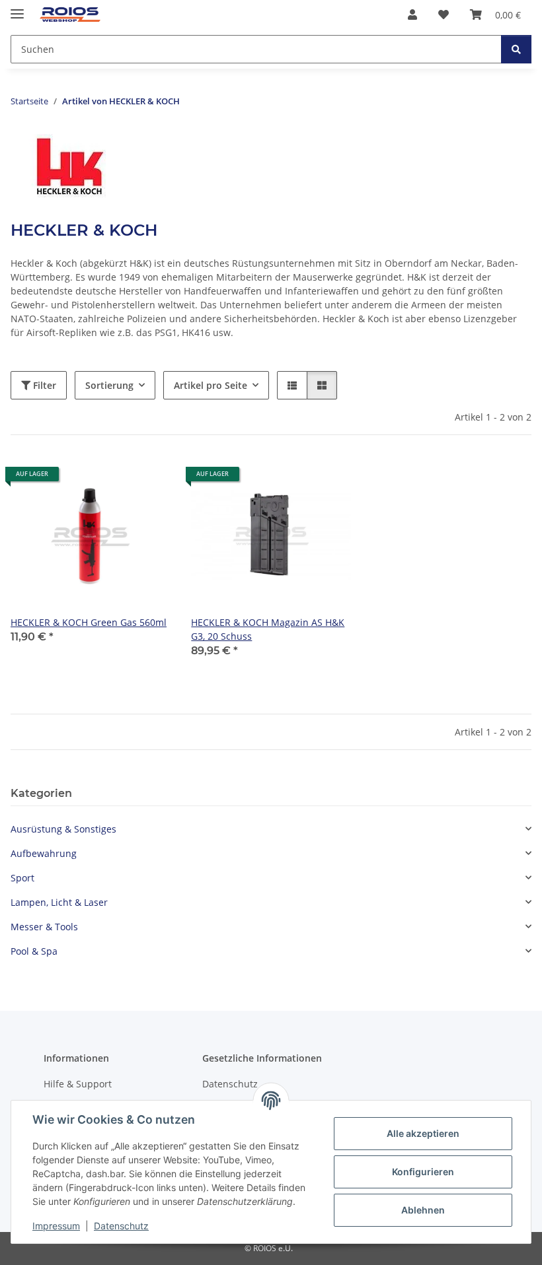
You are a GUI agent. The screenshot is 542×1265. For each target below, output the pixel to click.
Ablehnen (423, 1209)
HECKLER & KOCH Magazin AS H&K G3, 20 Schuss (267, 629)
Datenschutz (121, 1225)
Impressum (56, 1225)
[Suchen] (516, 49)
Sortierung (109, 385)
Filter (43, 385)
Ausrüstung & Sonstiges (63, 829)
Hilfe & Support (78, 1083)
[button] (412, 14)
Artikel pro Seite (210, 385)
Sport (22, 878)
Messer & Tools (44, 926)
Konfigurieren (423, 1171)
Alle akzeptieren (423, 1133)
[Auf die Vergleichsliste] (113, 478)
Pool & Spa (34, 951)
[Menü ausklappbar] (17, 8)
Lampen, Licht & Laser (59, 902)
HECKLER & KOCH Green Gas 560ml (89, 622)
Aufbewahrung (44, 853)
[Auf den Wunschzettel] (147, 478)
